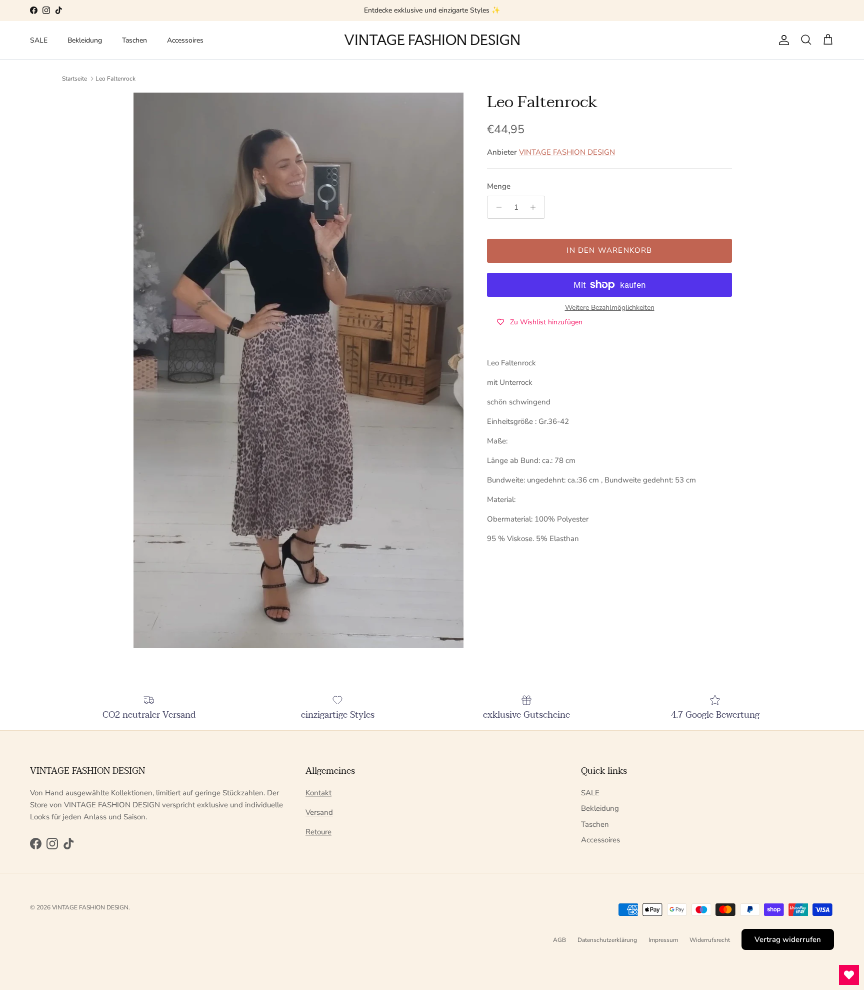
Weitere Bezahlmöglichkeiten (609, 308)
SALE (39, 40)
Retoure (319, 832)
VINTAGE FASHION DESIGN (567, 152)
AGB (559, 940)
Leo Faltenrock (116, 78)
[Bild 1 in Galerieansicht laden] (298, 370)
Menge (498, 186)
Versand (319, 812)
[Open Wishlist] (849, 975)
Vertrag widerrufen (787, 939)
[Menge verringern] (496, 207)
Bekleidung (85, 40)
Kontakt (319, 793)
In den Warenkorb (609, 250)
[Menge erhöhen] (535, 207)
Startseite (74, 78)
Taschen (134, 40)
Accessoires (185, 40)
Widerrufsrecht (710, 940)
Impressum (663, 940)
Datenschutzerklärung (607, 940)
